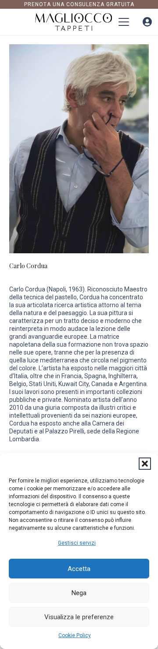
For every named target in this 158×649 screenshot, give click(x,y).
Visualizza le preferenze (79, 617)
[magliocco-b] (73, 22)
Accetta (79, 569)
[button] (144, 463)
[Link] (147, 22)
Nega (79, 593)
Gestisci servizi (77, 543)
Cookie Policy (74, 635)
